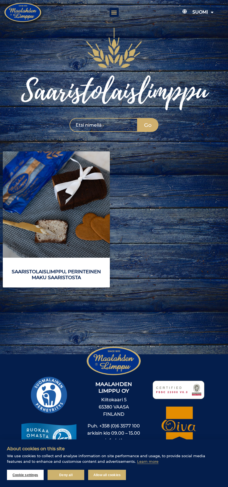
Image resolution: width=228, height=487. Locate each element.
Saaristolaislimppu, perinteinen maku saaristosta (56, 274)
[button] (114, 12)
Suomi (200, 12)
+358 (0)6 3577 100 (119, 426)
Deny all (66, 475)
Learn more (147, 461)
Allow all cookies (107, 475)
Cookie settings (25, 475)
